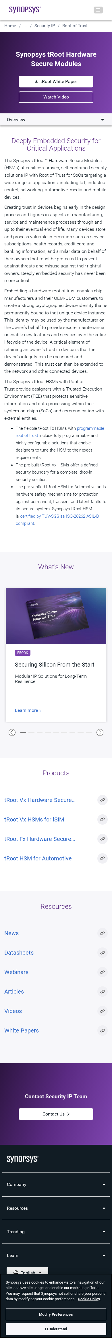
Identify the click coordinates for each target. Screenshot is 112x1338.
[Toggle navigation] (98, 10)
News (11, 933)
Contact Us (54, 1114)
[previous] (12, 732)
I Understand (56, 1329)
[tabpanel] (56, 655)
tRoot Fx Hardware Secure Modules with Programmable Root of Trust (48, 839)
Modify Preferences (56, 1314)
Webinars (16, 972)
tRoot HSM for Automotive (38, 858)
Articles (14, 991)
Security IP (44, 25)
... (25, 25)
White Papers (21, 1030)
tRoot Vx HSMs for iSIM (34, 819)
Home (10, 25)
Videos (13, 1011)
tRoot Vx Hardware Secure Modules (38, 800)
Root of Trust (75, 25)
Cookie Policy (89, 1299)
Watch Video (56, 97)
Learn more (27, 710)
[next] (99, 732)
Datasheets (19, 952)
